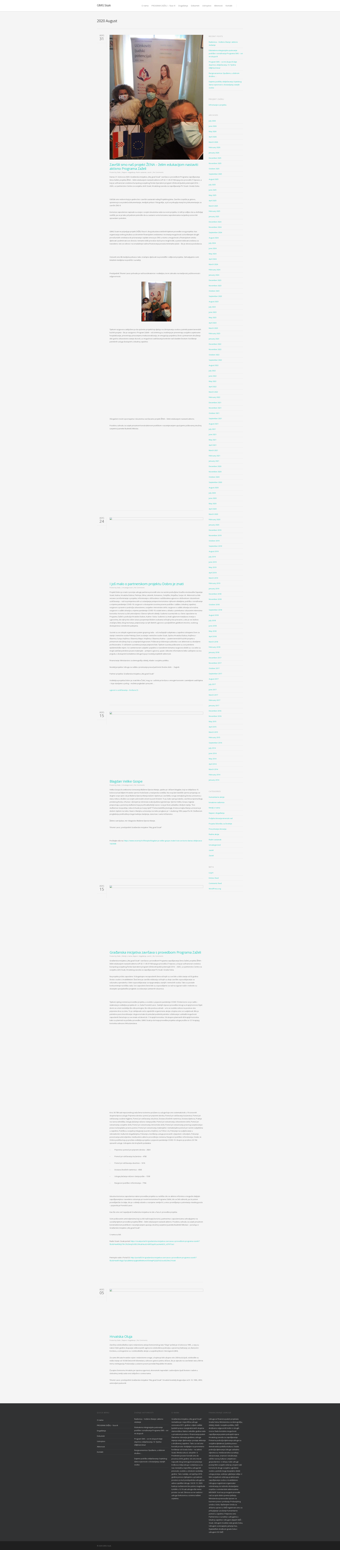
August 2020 (213, 487)
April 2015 (212, 727)
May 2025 (212, 195)
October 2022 (214, 354)
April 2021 (212, 445)
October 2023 (214, 291)
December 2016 (215, 711)
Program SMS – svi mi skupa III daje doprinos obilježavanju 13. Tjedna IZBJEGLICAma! (223, 65)
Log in (211, 872)
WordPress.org (215, 888)
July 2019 (212, 556)
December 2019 (215, 530)
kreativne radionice (216, 802)
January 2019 (214, 588)
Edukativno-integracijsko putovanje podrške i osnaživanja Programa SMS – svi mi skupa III (226, 53)
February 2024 (214, 269)
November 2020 (215, 471)
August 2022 (213, 365)
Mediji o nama (127, 956)
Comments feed (215, 883)
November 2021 (215, 408)
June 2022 (212, 376)
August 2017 (213, 679)
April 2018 (212, 636)
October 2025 (214, 168)
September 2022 (215, 360)
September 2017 (215, 673)
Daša (118, 172)
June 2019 (212, 562)
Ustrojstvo (206, 5)
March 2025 (213, 206)
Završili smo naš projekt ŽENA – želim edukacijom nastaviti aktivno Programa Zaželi (154, 166)
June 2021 (212, 434)
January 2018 (214, 652)
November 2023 (215, 285)
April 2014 (212, 764)
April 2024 (212, 259)
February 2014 (214, 774)
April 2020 (212, 509)
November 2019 (215, 535)
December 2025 (215, 158)
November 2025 (215, 163)
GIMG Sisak (104, 5)
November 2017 (215, 663)
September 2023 (215, 296)
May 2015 (212, 721)
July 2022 (212, 370)
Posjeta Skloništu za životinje (220, 823)
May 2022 (212, 381)
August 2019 (213, 551)
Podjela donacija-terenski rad (221, 818)
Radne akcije (214, 834)
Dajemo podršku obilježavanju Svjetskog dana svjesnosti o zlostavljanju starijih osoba (225, 84)
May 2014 (212, 758)
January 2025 (214, 216)
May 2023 (212, 317)
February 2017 (214, 700)
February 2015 (214, 737)
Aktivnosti (218, 5)
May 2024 (212, 253)
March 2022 (213, 392)
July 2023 (212, 307)
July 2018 (212, 620)
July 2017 (212, 684)
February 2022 (214, 397)
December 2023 (215, 280)
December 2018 (215, 594)
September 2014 (215, 743)
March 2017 (213, 695)
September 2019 (215, 546)
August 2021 (213, 424)
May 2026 (212, 131)
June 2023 (212, 312)
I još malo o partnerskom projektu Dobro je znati (147, 583)
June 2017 (212, 689)
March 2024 (213, 264)
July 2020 (212, 493)
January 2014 (214, 780)
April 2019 (212, 572)
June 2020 (212, 498)
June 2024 (212, 248)
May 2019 (212, 567)
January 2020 (214, 525)
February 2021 (214, 455)
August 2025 (213, 179)
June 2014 (212, 753)
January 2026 (214, 152)
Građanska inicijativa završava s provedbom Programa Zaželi (155, 952)
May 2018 (212, 631)
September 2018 (215, 610)
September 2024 (215, 232)
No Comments (158, 172)
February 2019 (214, 583)
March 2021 (213, 450)
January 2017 (214, 705)
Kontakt (229, 5)
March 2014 (213, 769)
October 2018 (214, 604)
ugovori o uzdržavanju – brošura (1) (124, 690)
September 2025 (215, 174)
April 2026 (212, 137)
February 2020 (214, 519)
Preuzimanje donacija (217, 829)
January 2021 (214, 461)
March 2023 (213, 328)
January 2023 (214, 339)
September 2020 (215, 482)
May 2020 (212, 503)
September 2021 (215, 418)
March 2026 (213, 142)
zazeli (149, 172)
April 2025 (212, 200)
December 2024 (215, 222)
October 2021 (214, 413)
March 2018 (213, 642)
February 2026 (214, 147)
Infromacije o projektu (217, 105)
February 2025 (214, 211)
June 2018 (212, 626)
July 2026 (212, 121)
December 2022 (215, 344)
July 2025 (212, 184)
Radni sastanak (141, 172)
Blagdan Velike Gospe (126, 781)
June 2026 (212, 126)
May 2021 (212, 440)
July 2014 (212, 748)
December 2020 (215, 466)
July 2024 (212, 243)
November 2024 (215, 227)
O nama (145, 5)
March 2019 (213, 578)
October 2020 (214, 477)
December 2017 (215, 657)
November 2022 (215, 349)
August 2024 (213, 238)
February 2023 (214, 333)
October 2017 (214, 668)
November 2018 (215, 599)
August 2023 (213, 301)
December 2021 (215, 402)
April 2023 (212, 323)
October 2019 (214, 541)
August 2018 (213, 615)
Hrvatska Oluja (121, 1336)
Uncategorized (127, 588)
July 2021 (212, 429)
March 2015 (213, 732)
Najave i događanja (128, 172)
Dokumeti (195, 5)
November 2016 (215, 716)
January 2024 (214, 275)
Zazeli (211, 855)
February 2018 (214, 647)
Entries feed (214, 878)
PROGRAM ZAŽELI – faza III (163, 5)
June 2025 (212, 190)
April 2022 (212, 386)
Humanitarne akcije (216, 797)
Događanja (183, 5)
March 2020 (213, 514)
